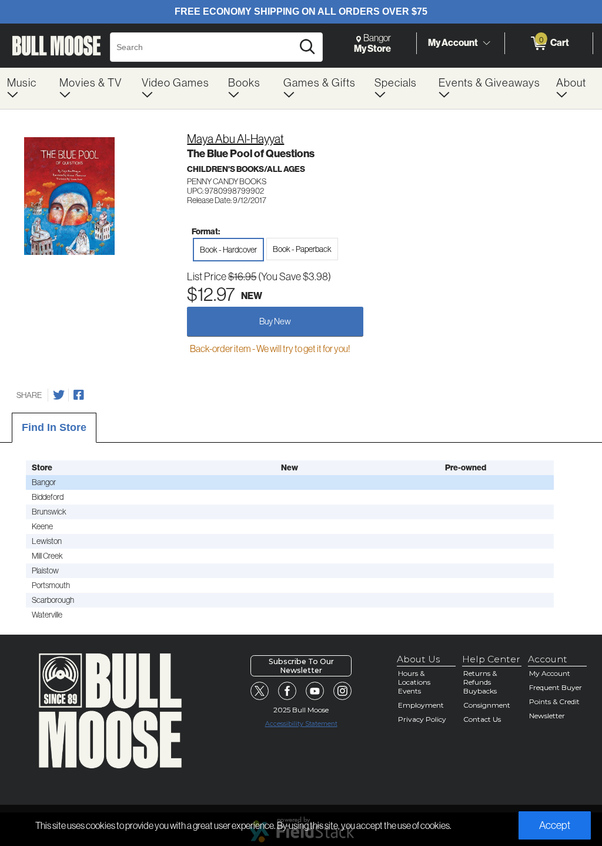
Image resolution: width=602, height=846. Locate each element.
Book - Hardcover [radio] (228, 249)
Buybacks (480, 690)
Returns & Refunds (480, 677)
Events (409, 690)
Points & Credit (554, 701)
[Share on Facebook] (78, 395)
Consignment (486, 705)
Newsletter (547, 715)
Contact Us (482, 719)
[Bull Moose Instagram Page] (342, 691)
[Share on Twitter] (59, 395)
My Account (453, 42)
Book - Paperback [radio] (302, 249)
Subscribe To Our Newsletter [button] (301, 666)
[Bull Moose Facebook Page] (287, 691)
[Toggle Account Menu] (486, 44)
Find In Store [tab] (54, 427)
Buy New (275, 321)
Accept (554, 825)
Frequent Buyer (555, 687)
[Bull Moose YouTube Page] (315, 691)
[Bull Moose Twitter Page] (259, 691)
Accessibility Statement (301, 724)
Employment (421, 705)
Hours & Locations (414, 677)
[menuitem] (26, 88)
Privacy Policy (422, 719)
